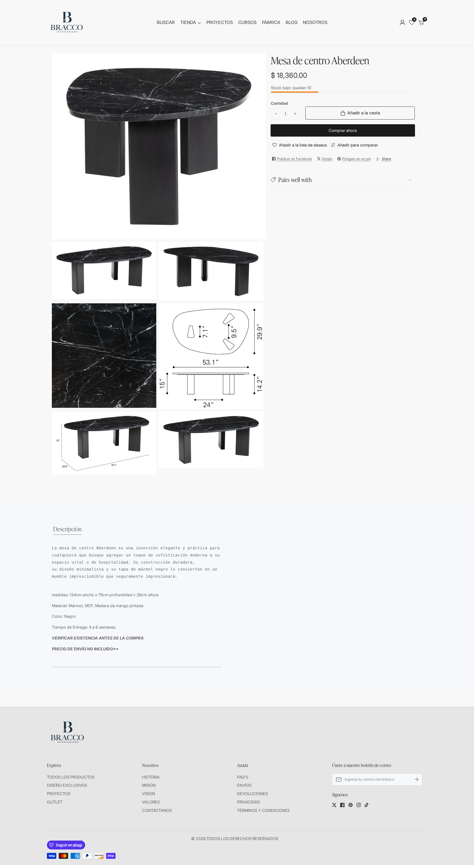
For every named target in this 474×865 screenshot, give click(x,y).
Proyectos (219, 22)
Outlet (54, 802)
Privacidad (248, 802)
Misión (149, 785)
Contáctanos (157, 810)
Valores (151, 802)
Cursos (247, 22)
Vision (148, 793)
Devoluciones (252, 793)
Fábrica (271, 22)
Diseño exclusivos (67, 785)
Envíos (244, 785)
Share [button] (386, 159)
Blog (291, 22)
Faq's (242, 777)
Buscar (166, 22)
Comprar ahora (343, 130)
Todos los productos (71, 777)
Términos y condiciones (263, 810)
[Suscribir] (416, 779)
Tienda (188, 22)
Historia (151, 777)
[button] (343, 179)
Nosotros (315, 22)
